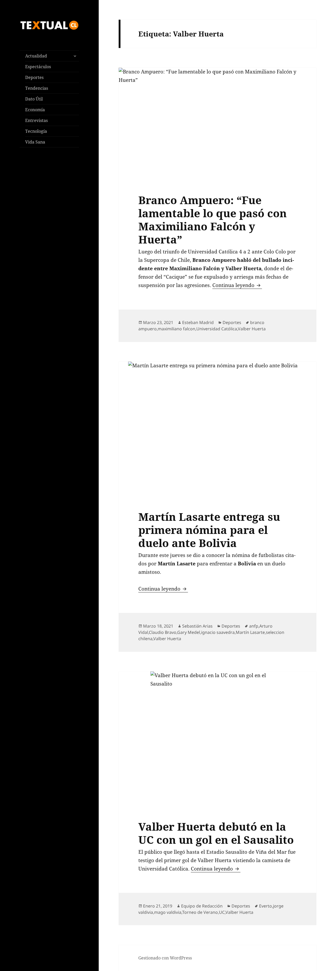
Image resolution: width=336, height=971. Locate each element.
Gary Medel (188, 632)
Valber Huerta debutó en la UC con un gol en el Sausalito (216, 833)
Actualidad (36, 56)
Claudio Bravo (162, 632)
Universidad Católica (216, 329)
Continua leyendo (237, 285)
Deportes (34, 77)
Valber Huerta (252, 329)
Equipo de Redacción (202, 906)
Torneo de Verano (200, 912)
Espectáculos (38, 67)
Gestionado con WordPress (165, 958)
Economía (35, 110)
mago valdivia (167, 912)
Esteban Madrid (198, 322)
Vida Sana (35, 142)
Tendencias (36, 88)
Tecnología (36, 131)
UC (222, 912)
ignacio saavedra (218, 632)
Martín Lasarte (250, 632)
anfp (253, 626)
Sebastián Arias (197, 626)
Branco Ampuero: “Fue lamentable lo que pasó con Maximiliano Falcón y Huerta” (212, 220)
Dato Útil (34, 99)
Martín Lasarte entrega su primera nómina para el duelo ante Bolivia (209, 529)
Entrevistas (36, 120)
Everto (265, 906)
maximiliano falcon (176, 329)
